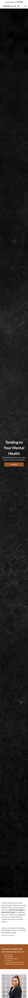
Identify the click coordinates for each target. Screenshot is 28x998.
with (11, 2)
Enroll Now (14, 464)
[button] (25, 6)
